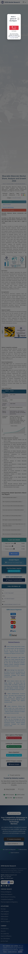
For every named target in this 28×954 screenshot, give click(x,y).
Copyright (12, 37)
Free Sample (14, 27)
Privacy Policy (13, 36)
